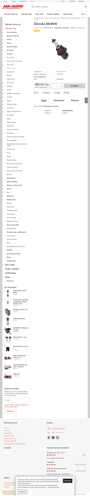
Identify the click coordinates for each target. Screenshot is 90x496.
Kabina (9, 101)
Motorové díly (11, 200)
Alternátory (10, 207)
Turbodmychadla (12, 210)
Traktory (9, 54)
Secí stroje (10, 50)
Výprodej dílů (11, 261)
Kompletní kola (11, 228)
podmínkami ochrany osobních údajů (16, 405)
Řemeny (9, 75)
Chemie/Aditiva (12, 32)
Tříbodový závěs (12, 104)
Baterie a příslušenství (14, 111)
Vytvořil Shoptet (80, 494)
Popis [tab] (44, 100)
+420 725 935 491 (57, 433)
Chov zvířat (9, 265)
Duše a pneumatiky (13, 225)
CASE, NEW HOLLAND (14, 61)
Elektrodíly (10, 133)
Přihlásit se (10, 411)
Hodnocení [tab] (59, 100)
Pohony (9, 39)
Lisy (8, 192)
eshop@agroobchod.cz (58, 429)
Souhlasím (67, 481)
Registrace (81, 1)
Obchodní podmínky (10, 441)
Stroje (7, 277)
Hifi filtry (9, 250)
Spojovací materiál (13, 36)
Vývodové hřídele (12, 129)
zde (58, 487)
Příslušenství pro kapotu (14, 164)
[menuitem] (11, 14)
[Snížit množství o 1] (52, 86)
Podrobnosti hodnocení (61, 28)
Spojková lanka (11, 122)
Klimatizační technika (14, 254)
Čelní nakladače (12, 140)
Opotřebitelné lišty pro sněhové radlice (17, 145)
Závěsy (9, 156)
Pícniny (9, 189)
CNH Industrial (80, 28)
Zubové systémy (12, 239)
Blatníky (9, 174)
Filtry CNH (10, 65)
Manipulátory (11, 178)
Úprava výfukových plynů (14, 171)
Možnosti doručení (40, 77)
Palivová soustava (12, 167)
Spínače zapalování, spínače (15, 137)
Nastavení (22, 492)
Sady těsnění (11, 214)
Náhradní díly (10, 28)
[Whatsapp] (58, 438)
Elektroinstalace (12, 68)
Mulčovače (10, 196)
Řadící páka (10, 126)
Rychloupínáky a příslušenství (16, 246)
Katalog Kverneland (10, 438)
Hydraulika (10, 108)
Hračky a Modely (12, 269)
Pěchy (8, 243)
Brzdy (8, 153)
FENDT (9, 90)
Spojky (9, 119)
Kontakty (13, 1)
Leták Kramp (10, 273)
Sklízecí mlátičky (12, 182)
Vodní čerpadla (11, 218)
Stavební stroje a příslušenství (16, 232)
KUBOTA (9, 86)
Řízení (9, 257)
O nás (5, 1)
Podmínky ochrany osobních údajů (14, 444)
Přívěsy (9, 43)
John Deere (10, 83)
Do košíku (74, 86)
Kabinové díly (11, 79)
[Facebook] (49, 438)
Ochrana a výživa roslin (14, 185)
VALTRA (9, 97)
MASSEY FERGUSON (13, 93)
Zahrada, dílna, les (12, 24)
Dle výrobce (10, 57)
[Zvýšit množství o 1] (60, 86)
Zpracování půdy (12, 47)
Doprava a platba (9, 436)
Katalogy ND (23, 1)
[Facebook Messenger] (53, 438)
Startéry (9, 203)
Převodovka (10, 115)
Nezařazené (10, 72)
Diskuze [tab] (75, 100)
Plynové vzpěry (11, 160)
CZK (63, 1)
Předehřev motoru (12, 221)
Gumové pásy (11, 236)
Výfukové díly (11, 149)
